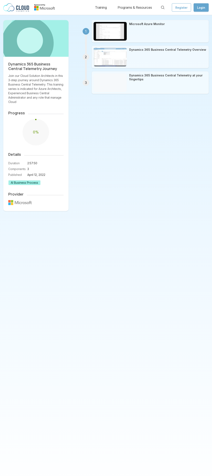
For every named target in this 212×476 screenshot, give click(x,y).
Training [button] (101, 7)
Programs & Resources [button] (135, 7)
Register (181, 7)
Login (201, 7)
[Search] (163, 7)
